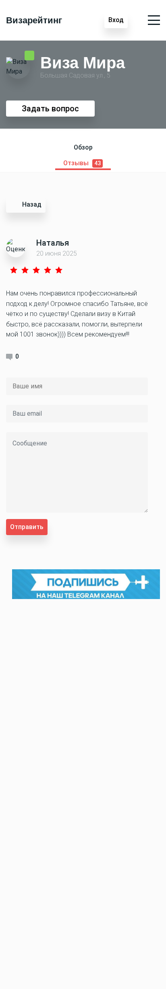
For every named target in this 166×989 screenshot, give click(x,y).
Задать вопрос (50, 108)
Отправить (27, 527)
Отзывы (82, 163)
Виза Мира (82, 62)
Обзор (83, 147)
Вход (116, 20)
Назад (32, 204)
